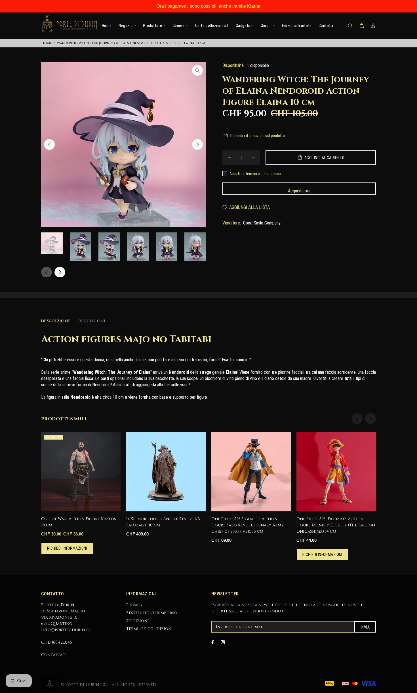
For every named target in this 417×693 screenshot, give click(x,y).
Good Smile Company (262, 223)
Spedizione (137, 620)
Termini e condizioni (149, 628)
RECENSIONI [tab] (92, 321)
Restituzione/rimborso (151, 613)
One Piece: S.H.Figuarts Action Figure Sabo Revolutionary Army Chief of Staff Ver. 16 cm (247, 525)
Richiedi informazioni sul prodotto (257, 135)
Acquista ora (299, 191)
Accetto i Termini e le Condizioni (255, 173)
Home (46, 43)
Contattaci (54, 655)
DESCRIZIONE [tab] (56, 321)
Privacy (134, 605)
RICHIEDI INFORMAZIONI (67, 548)
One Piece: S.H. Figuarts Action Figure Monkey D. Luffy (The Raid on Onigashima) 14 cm (335, 525)
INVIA (365, 627)
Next (197, 144)
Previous (49, 144)
